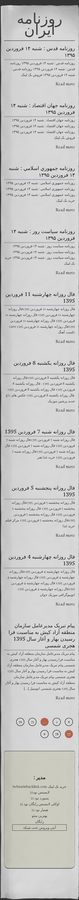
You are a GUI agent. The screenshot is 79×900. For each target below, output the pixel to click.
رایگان (39, 821)
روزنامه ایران (39, 23)
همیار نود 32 (39, 809)
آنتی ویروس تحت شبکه (39, 827)
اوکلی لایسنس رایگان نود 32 (39, 804)
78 (57, 734)
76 (20, 721)
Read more (65, 84)
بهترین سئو (39, 815)
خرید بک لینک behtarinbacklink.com (39, 786)
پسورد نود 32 (39, 798)
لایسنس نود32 (40, 792)
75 (32, 721)
